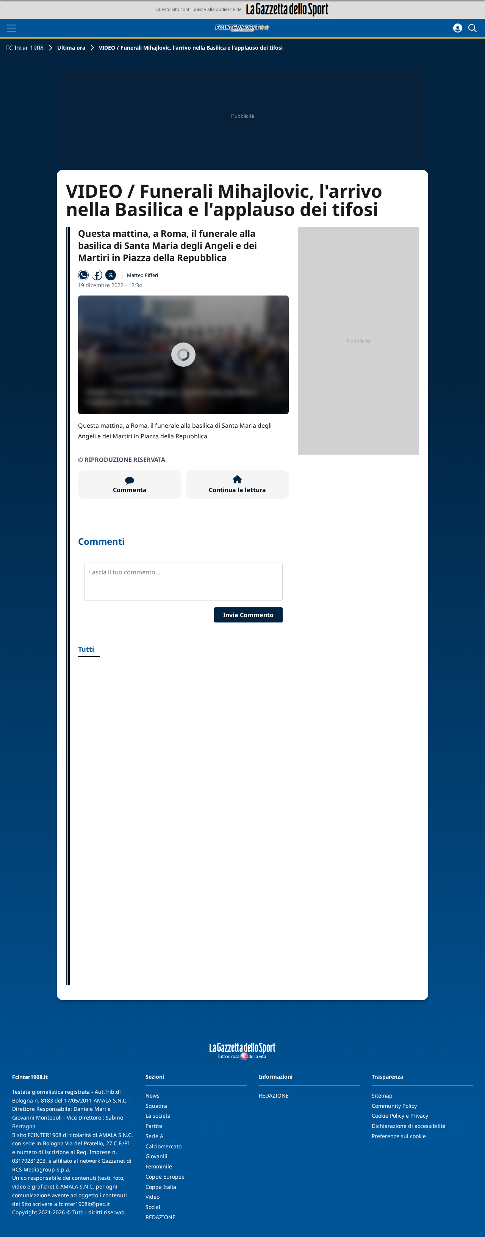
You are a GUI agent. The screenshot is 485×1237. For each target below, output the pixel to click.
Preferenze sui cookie (399, 1136)
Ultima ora (71, 47)
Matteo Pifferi (142, 275)
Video (153, 1196)
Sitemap (382, 1095)
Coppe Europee (165, 1176)
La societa (158, 1115)
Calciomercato (163, 1146)
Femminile (159, 1166)
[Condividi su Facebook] (97, 275)
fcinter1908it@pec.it (84, 1203)
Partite (154, 1125)
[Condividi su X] (110, 275)
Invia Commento (248, 615)
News (153, 1095)
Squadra (156, 1105)
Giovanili (156, 1156)
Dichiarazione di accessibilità (409, 1125)
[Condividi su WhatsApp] (83, 275)
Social (153, 1206)
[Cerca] (473, 28)
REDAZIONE (160, 1217)
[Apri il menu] (11, 28)
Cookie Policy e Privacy (400, 1115)
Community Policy (394, 1105)
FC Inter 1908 (25, 48)
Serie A (154, 1136)
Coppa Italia (161, 1186)
